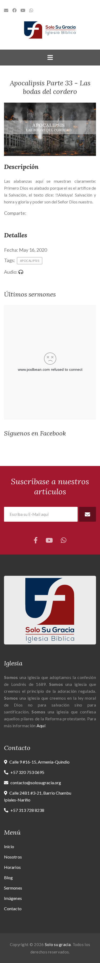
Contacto (13, 908)
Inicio (9, 846)
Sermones (13, 887)
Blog (8, 877)
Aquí (41, 725)
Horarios (12, 867)
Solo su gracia (58, 944)
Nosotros (13, 856)
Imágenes (13, 898)
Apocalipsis (29, 260)
